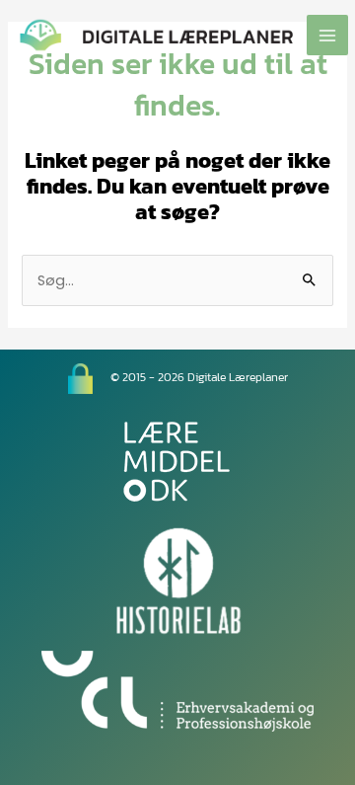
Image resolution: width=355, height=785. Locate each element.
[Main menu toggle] (327, 35)
